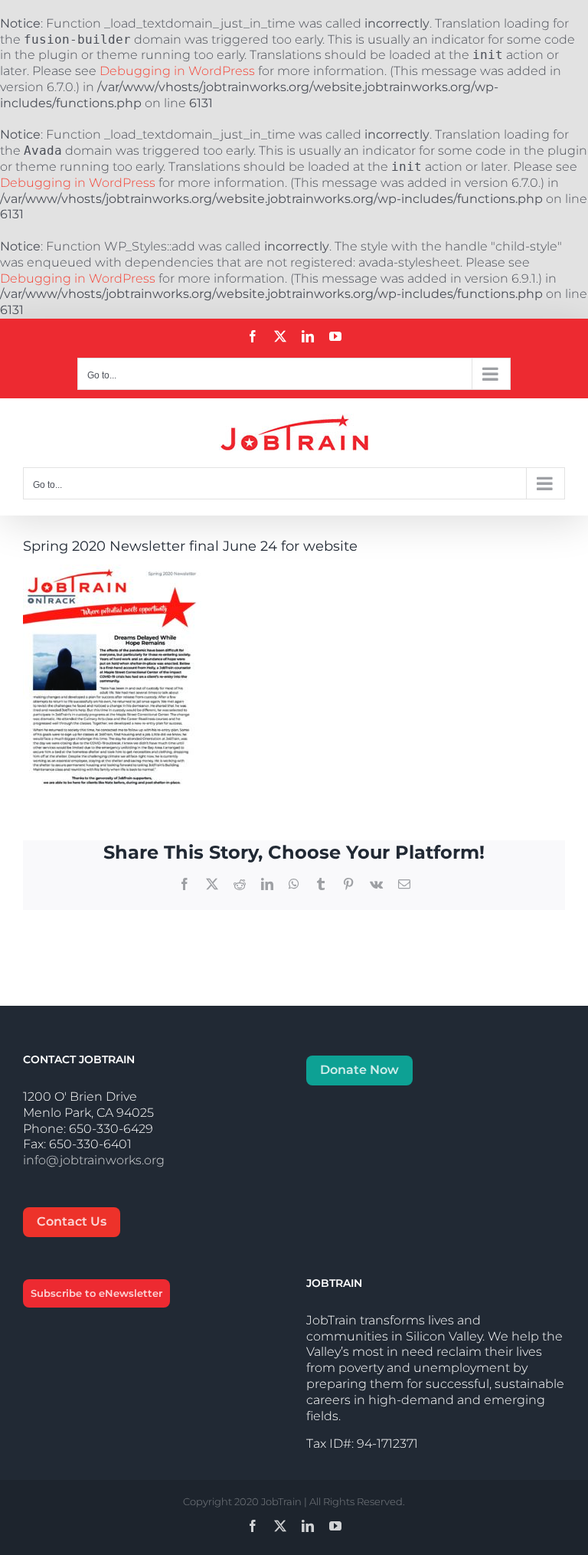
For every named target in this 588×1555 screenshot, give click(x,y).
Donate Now (359, 1069)
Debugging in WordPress (177, 71)
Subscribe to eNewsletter (96, 1293)
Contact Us (71, 1221)
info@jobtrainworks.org (94, 1160)
